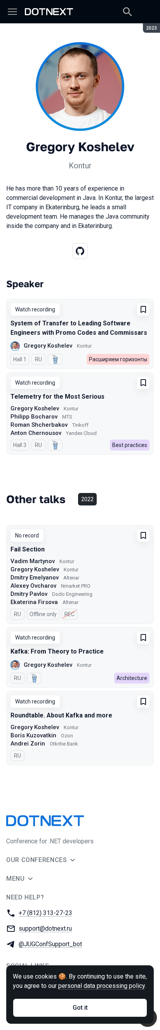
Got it (80, 1007)
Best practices (129, 445)
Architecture (132, 678)
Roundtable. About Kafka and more (61, 715)
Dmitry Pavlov (28, 594)
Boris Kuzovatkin (33, 735)
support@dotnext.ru (45, 928)
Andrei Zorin (27, 743)
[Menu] (12, 11)
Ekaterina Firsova (34, 602)
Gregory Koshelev (48, 346)
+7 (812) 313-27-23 (45, 913)
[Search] (127, 11)
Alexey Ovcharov (33, 586)
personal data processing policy (101, 985)
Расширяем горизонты (118, 359)
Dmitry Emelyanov (34, 577)
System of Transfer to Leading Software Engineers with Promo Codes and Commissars (78, 328)
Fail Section (27, 549)
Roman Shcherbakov (39, 425)
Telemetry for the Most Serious (57, 396)
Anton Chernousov (35, 433)
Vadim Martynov (32, 561)
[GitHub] (80, 251)
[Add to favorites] (143, 309)
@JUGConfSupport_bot (50, 944)
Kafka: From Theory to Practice (57, 651)
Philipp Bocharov (33, 416)
